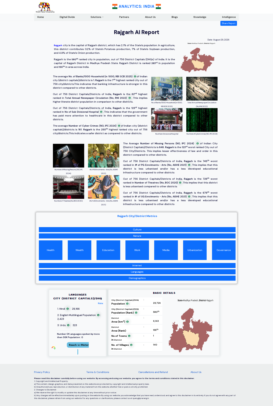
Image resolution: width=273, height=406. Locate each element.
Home (40, 17)
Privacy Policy (42, 372)
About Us (150, 17)
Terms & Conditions (97, 372)
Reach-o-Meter (79, 345)
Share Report (229, 23)
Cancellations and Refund (153, 372)
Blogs (175, 17)
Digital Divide (67, 17)
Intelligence (229, 17)
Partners (124, 17)
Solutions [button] (96, 17)
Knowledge (200, 17)
